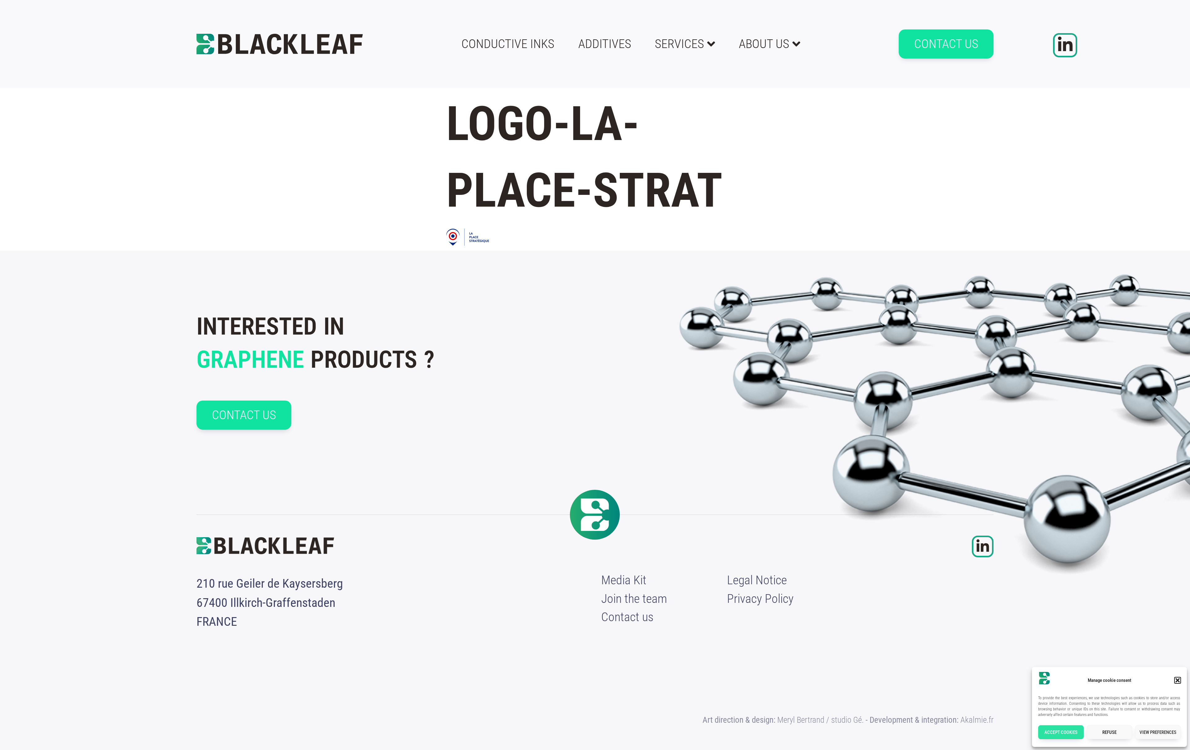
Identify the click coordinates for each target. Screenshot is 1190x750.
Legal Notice (757, 580)
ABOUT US (764, 44)
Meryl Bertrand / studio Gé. (820, 720)
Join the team (634, 598)
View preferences (1157, 732)
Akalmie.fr (977, 720)
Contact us (627, 617)
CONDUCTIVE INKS (507, 44)
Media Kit (623, 580)
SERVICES (679, 44)
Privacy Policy (760, 598)
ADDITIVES (604, 44)
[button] (1178, 680)
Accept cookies (1061, 732)
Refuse (1109, 732)
